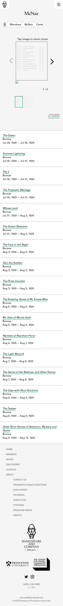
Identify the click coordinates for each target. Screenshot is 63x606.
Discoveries (13, 465)
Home (4, 25)
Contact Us (19, 480)
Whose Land (10, 208)
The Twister (9, 409)
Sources (11, 470)
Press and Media (22, 510)
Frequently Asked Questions (30, 485)
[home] (4, 4)
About (9, 475)
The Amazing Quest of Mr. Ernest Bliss (25, 299)
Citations (18, 505)
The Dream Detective (15, 227)
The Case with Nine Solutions (20, 390)
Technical (19, 495)
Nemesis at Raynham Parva (19, 336)
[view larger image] (31, 65)
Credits (17, 515)
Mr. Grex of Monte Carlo (17, 318)
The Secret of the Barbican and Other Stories (29, 372)
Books (9, 460)
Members (15, 25)
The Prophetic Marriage (16, 190)
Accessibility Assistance (31, 598)
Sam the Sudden (12, 263)
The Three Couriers (14, 281)
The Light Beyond (13, 354)
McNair (28, 25)
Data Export (20, 490)
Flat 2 (6, 172)
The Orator (9, 135)
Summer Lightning (14, 154)
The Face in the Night (15, 245)
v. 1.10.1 (31, 588)
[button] (58, 4)
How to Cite (19, 500)
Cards (39, 25)
